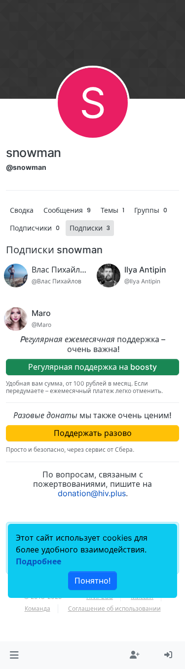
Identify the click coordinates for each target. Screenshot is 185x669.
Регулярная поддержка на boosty (92, 367)
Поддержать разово (93, 433)
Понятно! (92, 581)
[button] (14, 655)
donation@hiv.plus (92, 493)
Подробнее (38, 561)
